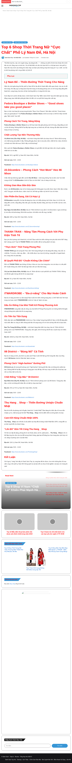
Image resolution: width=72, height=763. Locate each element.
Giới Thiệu (25, 759)
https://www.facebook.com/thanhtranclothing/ (25, 288)
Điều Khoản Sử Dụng (59, 759)
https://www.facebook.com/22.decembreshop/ (26, 226)
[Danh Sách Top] (15, 6)
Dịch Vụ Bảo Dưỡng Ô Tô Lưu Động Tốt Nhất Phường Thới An (29, 1)
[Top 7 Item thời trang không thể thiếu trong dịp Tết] (36, 556)
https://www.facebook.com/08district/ (23, 397)
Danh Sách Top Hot (10, 759)
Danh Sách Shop (11, 10)
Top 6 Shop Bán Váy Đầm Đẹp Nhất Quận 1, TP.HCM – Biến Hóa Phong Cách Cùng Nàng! (58, 549)
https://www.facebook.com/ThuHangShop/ (24, 452)
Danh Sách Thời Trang (20, 42)
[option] (36, 490)
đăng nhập (12, 583)
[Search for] (70, 6)
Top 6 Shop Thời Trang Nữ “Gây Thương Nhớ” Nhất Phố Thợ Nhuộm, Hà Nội (13, 549)
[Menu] (2, 6)
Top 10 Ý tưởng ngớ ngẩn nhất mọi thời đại (22, 488)
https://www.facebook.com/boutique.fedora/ (25, 165)
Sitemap (19, 759)
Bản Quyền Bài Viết (47, 759)
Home (4, 10)
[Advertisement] (36, 26)
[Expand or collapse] (65, 76)
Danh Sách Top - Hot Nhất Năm (13, 57)
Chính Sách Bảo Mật (35, 759)
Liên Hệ (68, 759)
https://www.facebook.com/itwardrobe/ (23, 346)
